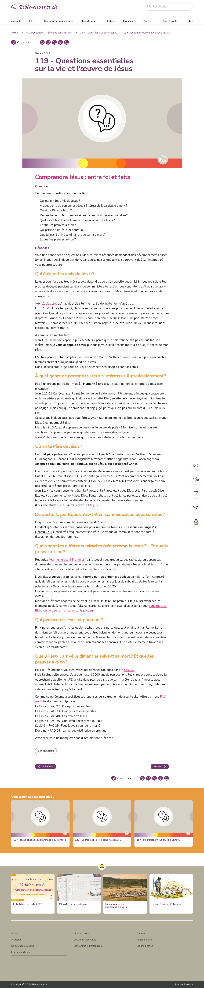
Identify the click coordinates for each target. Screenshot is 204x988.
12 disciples (49, 304)
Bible (190, 21)
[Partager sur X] (54, 42)
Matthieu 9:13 (44, 427)
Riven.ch (188, 984)
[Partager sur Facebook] (60, 42)
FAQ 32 (129, 670)
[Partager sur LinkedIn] (66, 42)
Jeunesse (128, 21)
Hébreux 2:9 (43, 532)
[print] (42, 42)
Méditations (89, 21)
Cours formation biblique (58, 21)
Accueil (15, 21)
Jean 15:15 (42, 340)
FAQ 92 (93, 505)
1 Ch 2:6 (109, 481)
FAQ (32, 21)
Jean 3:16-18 (43, 393)
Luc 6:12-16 (43, 308)
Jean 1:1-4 (42, 491)
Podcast (148, 21)
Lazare (126, 357)
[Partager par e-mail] (48, 42)
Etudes (110, 21)
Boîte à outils (169, 21)
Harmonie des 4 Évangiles (67, 560)
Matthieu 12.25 (105, 586)
